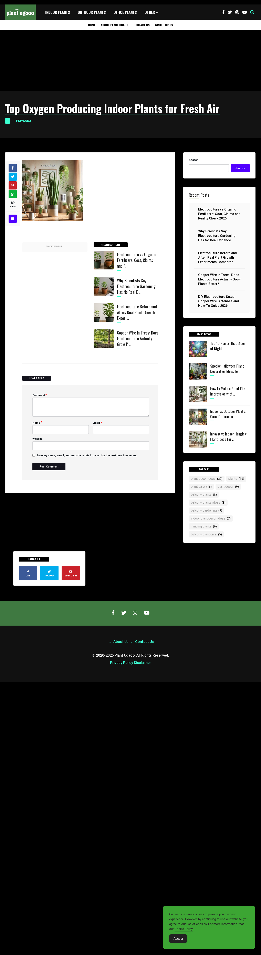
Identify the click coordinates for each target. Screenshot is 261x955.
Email (97, 422)
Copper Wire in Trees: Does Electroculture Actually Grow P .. (137, 338)
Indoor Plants (57, 12)
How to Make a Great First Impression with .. (228, 391)
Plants (236, 479)
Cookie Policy (184, 929)
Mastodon (6, 684)
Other (150, 12)
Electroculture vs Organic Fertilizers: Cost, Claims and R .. (136, 260)
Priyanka (23, 121)
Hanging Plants (204, 526)
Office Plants (125, 12)
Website (37, 438)
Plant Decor (228, 487)
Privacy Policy (121, 662)
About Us (120, 641)
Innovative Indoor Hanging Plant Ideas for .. (228, 436)
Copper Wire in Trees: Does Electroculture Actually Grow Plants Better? (219, 279)
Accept (178, 938)
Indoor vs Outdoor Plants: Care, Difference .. (228, 413)
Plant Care (201, 487)
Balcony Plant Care (206, 534)
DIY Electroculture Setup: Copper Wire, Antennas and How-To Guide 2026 (218, 301)
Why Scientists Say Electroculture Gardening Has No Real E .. (136, 286)
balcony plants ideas (208, 502)
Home (91, 25)
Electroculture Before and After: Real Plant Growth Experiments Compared (217, 257)
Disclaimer (142, 662)
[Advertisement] (130, 60)
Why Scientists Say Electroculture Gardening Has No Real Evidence (217, 235)
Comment (39, 395)
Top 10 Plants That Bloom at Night (228, 345)
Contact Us (142, 25)
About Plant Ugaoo (114, 25)
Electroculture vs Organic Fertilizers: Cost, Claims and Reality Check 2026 (219, 213)
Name (37, 422)
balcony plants (204, 494)
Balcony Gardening (206, 510)
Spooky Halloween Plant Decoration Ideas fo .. (227, 368)
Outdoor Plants (92, 12)
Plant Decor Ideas (206, 479)
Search (193, 160)
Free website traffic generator (19, 2)
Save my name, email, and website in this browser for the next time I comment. (86, 455)
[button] (252, 12)
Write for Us (164, 25)
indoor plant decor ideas (211, 518)
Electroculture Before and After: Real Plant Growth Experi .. (137, 312)
